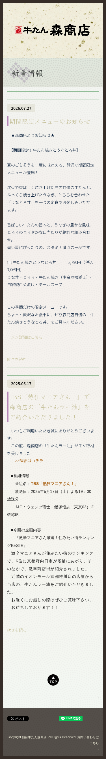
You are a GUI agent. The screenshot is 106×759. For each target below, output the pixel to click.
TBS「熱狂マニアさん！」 (54, 483)
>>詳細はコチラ (25, 460)
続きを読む (17, 359)
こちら (94, 742)
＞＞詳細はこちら (31, 337)
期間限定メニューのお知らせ (49, 120)
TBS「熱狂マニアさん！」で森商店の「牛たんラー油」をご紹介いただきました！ (49, 406)
